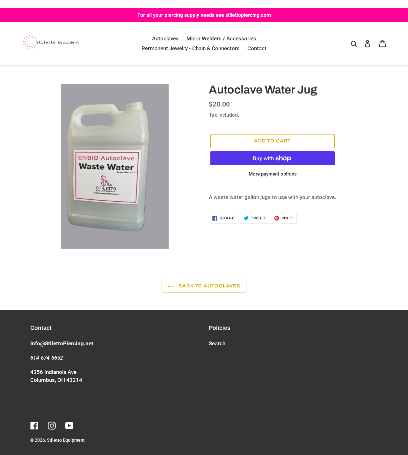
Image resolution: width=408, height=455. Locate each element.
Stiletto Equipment (66, 440)
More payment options (273, 174)
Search (217, 343)
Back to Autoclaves (208, 285)
